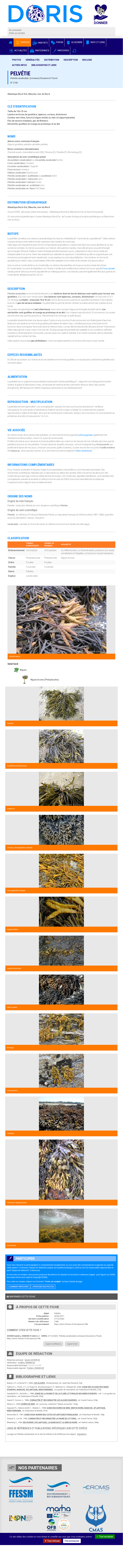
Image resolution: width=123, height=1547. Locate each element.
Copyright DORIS (40, 1277)
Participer (63, 50)
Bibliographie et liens (43, 65)
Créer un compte (17, 33)
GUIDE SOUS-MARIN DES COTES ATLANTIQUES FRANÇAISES (51, 1414)
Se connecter (15, 30)
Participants (42, 50)
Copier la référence (53, 1344)
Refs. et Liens (97, 42)
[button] (74, 51)
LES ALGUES (39, 1383)
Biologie (87, 60)
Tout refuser (53, 1540)
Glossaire (76, 42)
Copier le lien (72, 1344)
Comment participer (18, 1287)
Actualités (20, 50)
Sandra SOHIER (31, 1360)
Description (71, 60)
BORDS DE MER (28, 1404)
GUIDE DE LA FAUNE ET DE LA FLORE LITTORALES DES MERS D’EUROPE (66, 1393)
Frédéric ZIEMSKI (25, 1363)
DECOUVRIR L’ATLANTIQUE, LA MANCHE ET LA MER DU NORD (50, 1422)
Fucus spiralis (108, 268)
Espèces (25, 42)
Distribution (51, 60)
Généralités (33, 60)
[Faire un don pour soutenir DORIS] (104, 16)
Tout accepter (105, 1536)
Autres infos (19, 65)
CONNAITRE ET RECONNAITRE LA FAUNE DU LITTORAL (52, 1418)
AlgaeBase (81, 1434)
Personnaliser (72, 1540)
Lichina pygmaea (85, 435)
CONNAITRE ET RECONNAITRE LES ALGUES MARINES (53, 1400)
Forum (59, 42)
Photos (16, 60)
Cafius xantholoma (83, 451)
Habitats (42, 43)
